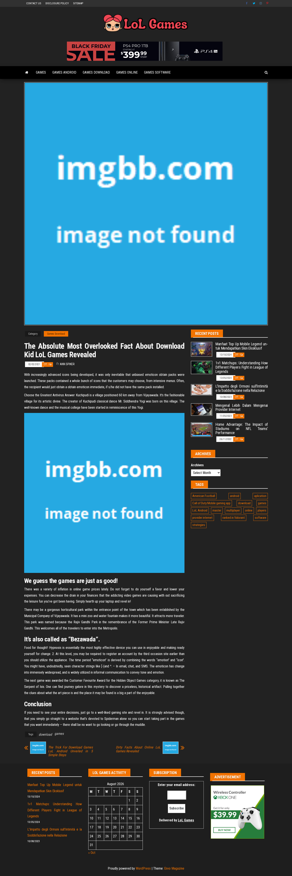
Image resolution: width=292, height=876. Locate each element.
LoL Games (186, 820)
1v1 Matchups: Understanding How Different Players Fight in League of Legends (241, 367)
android (234, 496)
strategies (198, 525)
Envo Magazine (174, 868)
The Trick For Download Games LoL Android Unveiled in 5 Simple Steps (70, 751)
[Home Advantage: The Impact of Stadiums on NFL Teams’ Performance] (201, 429)
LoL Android (199, 510)
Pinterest (267, 3)
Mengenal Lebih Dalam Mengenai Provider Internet (241, 407)
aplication (260, 496)
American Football (203, 496)
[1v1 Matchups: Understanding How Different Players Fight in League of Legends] (201, 367)
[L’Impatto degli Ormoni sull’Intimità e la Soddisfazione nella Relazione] (201, 390)
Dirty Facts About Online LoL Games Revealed (138, 749)
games (59, 734)
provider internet (202, 518)
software (260, 518)
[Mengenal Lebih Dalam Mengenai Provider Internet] (201, 409)
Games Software (157, 72)
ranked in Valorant (234, 518)
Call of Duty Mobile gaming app (211, 503)
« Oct (91, 853)
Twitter (254, 3)
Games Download (96, 72)
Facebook (247, 3)
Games (41, 72)
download (45, 734)
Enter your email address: (176, 802)
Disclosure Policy (57, 3)
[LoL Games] (27, 72)
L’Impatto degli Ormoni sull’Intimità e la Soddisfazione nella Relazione (241, 388)
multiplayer (233, 510)
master (216, 510)
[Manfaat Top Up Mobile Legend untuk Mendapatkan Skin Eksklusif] (201, 349)
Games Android (64, 72)
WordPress (143, 868)
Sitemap (78, 3)
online (248, 510)
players (262, 510)
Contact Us (33, 3)
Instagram (260, 3)
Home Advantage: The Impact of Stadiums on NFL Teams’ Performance (241, 428)
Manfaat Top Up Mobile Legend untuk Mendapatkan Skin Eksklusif (241, 346)
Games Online (127, 72)
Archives (197, 465)
